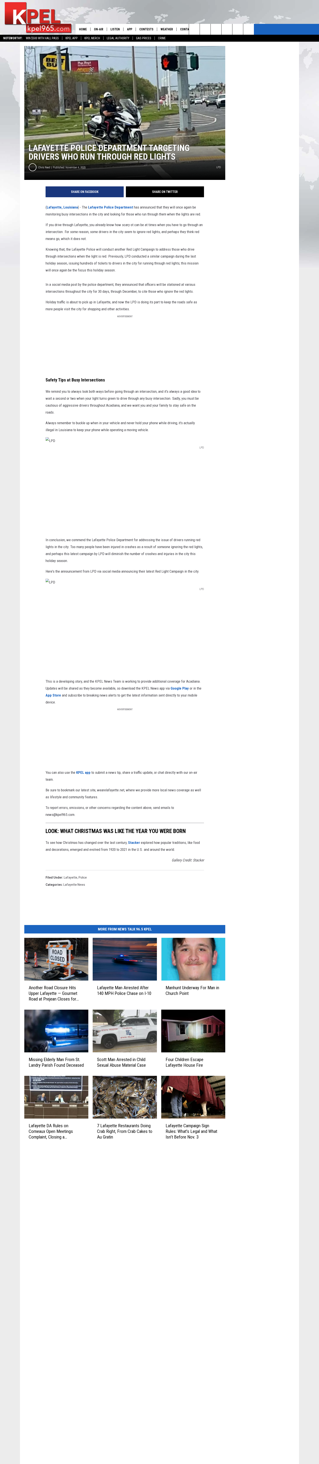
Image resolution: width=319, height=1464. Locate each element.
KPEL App (72, 38)
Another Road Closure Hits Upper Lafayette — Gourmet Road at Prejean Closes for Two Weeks (53, 993)
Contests (146, 29)
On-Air (98, 29)
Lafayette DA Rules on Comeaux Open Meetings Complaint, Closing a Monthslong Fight (51, 1131)
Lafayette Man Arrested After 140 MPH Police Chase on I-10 (124, 990)
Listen (115, 29)
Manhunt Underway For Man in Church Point (192, 990)
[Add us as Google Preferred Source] (205, 29)
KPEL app (83, 772)
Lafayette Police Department (110, 207)
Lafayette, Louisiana (62, 207)
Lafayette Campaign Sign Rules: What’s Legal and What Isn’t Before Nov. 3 (191, 1131)
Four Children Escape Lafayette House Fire (184, 1062)
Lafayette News (74, 884)
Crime (162, 38)
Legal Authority (118, 38)
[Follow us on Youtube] (237, 29)
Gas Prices (143, 38)
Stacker (134, 842)
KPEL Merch (92, 38)
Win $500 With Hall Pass (42, 38)
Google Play (180, 688)
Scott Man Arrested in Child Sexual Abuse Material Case (121, 1062)
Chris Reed (44, 167)
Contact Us (188, 29)
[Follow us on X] (248, 29)
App (129, 29)
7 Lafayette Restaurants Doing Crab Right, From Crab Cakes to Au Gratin (124, 1131)
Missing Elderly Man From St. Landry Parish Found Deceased (56, 1062)
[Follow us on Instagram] (227, 29)
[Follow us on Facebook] (216, 29)
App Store (53, 695)
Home (83, 29)
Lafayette (70, 877)
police (83, 877)
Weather (167, 29)
